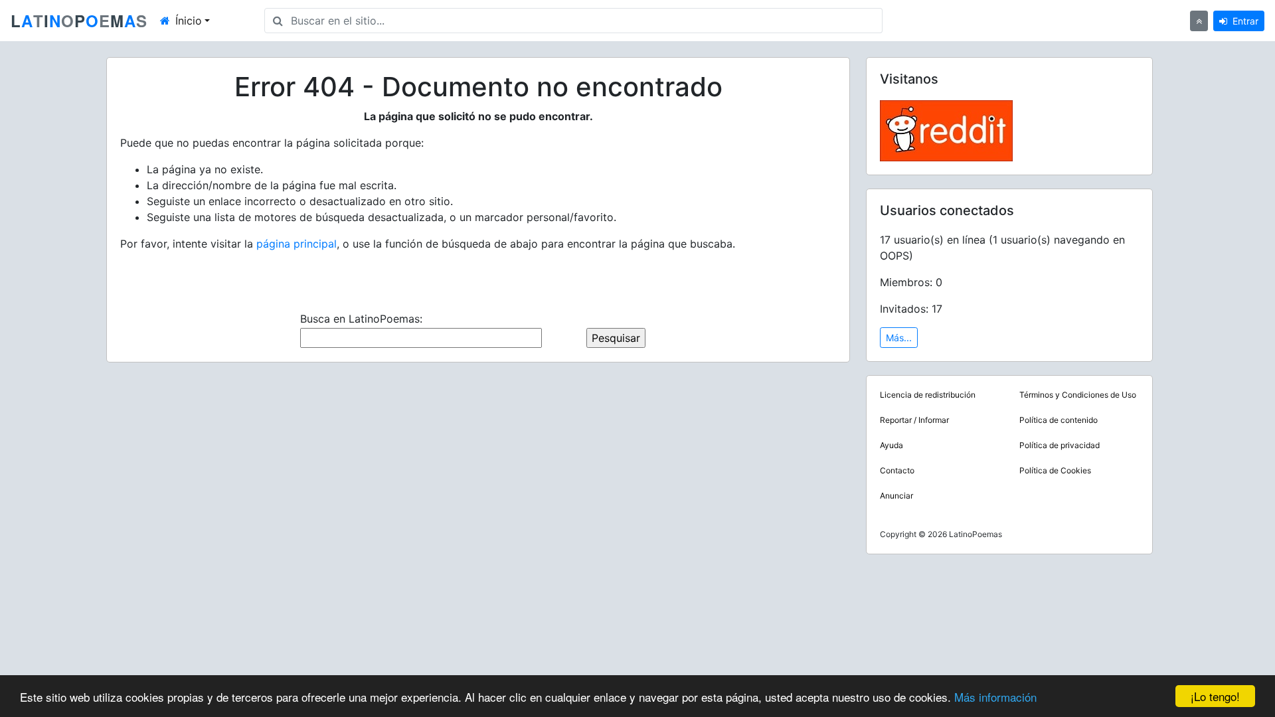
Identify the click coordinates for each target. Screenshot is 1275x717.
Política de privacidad (1059, 445)
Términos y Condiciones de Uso (1077, 395)
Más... (899, 337)
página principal (296, 243)
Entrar (1245, 21)
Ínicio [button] (188, 20)
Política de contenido (1058, 420)
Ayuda (891, 445)
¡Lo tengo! (1215, 696)
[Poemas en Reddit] (946, 129)
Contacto (897, 470)
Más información (995, 696)
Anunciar (896, 496)
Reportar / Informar (914, 420)
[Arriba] (1199, 21)
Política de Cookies (1055, 470)
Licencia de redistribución (928, 395)
